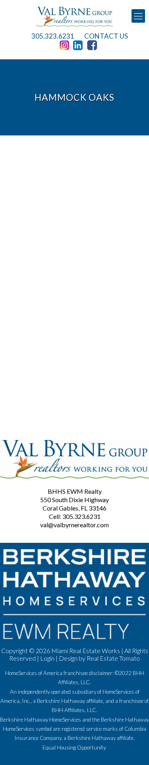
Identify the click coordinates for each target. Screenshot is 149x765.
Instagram (65, 45)
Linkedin (79, 45)
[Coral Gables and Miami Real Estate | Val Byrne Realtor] (74, 16)
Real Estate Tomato (113, 658)
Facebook (93, 45)
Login (47, 658)
